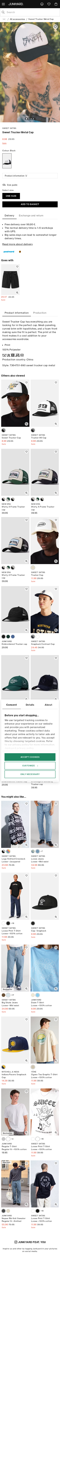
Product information (14, 175)
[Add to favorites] (55, 26)
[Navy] (33, 636)
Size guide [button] (12, 185)
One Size (11, 196)
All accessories (17, 19)
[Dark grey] (3, 1211)
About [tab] (48, 704)
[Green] (8, 636)
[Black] (7, 160)
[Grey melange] (3, 1139)
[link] (42, 4)
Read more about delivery (17, 244)
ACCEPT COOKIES (30, 757)
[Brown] (3, 995)
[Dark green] (8, 499)
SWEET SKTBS (9, 128)
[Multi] (3, 851)
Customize (28, 765)
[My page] (42, 4)
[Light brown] (33, 995)
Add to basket (30, 204)
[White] (3, 923)
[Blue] (13, 636)
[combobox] (32, 12)
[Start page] (16, 4)
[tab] (9, 215)
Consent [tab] (11, 704)
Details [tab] (30, 704)
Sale (4, 143)
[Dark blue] (3, 499)
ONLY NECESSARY (30, 774)
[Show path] (4, 19)
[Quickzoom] (17, 292)
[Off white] (33, 567)
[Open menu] (3, 4)
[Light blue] (37, 995)
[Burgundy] (37, 636)
